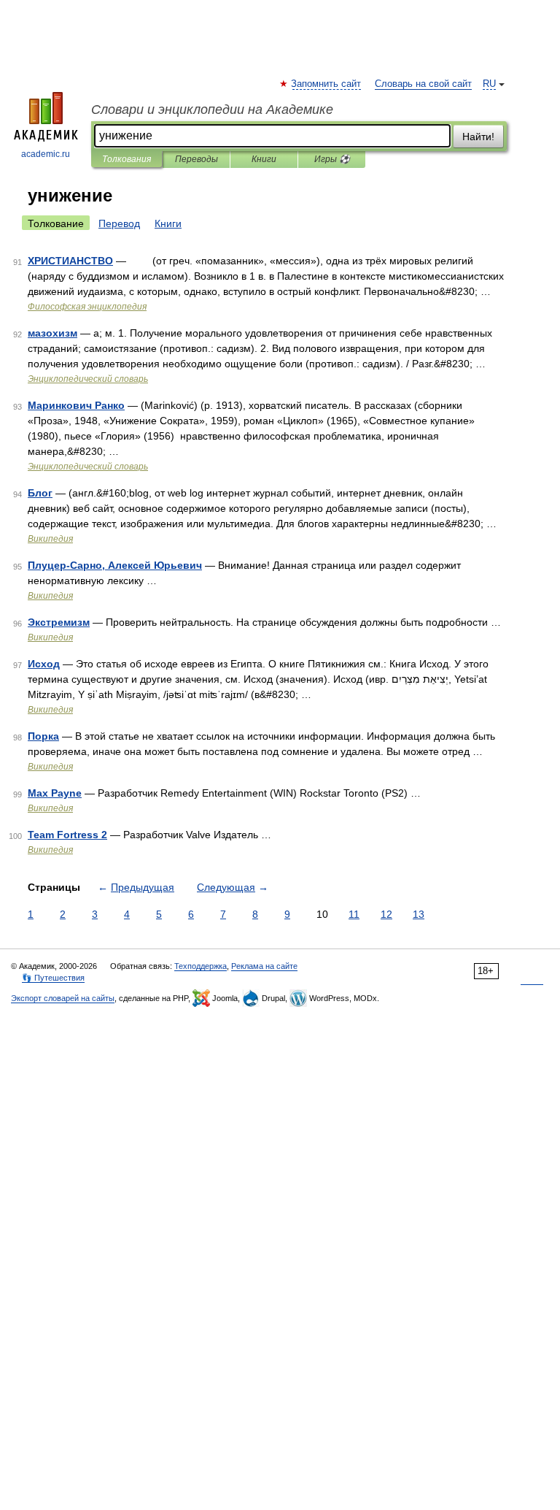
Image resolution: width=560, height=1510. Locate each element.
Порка (43, 736)
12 (386, 914)
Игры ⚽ (332, 159)
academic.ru (45, 154)
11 (354, 914)
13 (418, 914)
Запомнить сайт (326, 84)
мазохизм (52, 333)
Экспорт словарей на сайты (62, 998)
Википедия (50, 539)
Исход (44, 664)
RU (489, 84)
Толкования (126, 159)
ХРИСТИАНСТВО (70, 261)
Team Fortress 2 (67, 834)
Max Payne (55, 793)
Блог (40, 493)
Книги (264, 159)
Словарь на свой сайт (423, 84)
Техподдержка (200, 966)
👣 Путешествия (53, 977)
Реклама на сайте (264, 966)
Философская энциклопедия (87, 307)
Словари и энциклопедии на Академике (212, 109)
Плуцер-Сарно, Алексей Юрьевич (115, 565)
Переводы (196, 159)
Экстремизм (59, 622)
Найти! (478, 136)
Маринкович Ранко (76, 405)
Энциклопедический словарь (88, 379)
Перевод (119, 223)
